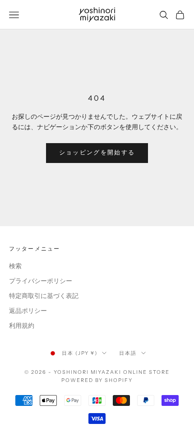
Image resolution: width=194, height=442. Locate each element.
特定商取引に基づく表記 (44, 296)
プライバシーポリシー (40, 281)
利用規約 (21, 325)
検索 (15, 266)
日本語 (128, 353)
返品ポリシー (28, 311)
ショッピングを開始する (97, 153)
